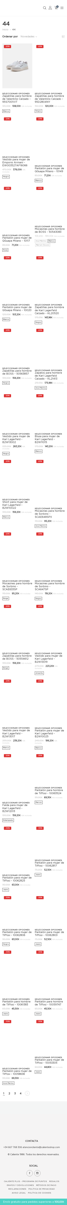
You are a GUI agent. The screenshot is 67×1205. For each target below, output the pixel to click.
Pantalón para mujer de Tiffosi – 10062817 (49, 864)
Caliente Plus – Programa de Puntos (25, 1181)
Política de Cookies (39, 1193)
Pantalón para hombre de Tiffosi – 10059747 (49, 1003)
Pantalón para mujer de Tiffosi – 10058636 (17, 1072)
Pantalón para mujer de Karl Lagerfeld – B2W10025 (49, 733)
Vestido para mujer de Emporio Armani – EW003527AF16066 (16, 162)
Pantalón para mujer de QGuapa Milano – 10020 (17, 309)
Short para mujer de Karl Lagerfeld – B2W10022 (15, 505)
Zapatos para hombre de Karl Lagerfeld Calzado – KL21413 (48, 375)
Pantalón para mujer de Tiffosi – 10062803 (49, 933)
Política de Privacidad (42, 1189)
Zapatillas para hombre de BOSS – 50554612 (17, 657)
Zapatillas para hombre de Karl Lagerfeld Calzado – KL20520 (49, 310)
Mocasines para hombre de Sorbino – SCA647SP (50, 586)
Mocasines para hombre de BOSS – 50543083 (50, 230)
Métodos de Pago (46, 1185)
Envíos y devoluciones (20, 1185)
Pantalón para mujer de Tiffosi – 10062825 (17, 879)
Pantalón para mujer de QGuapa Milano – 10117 (17, 239)
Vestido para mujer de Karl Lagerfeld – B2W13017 (16, 733)
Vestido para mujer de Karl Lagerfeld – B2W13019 (48, 658)
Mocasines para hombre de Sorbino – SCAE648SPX (50, 513)
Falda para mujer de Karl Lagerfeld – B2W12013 (14, 808)
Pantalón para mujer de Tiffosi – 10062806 (17, 933)
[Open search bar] (44, 7)
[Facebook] (29, 1173)
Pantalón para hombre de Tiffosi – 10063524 (49, 791)
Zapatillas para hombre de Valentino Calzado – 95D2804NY (49, 99)
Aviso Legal (19, 1193)
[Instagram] (37, 1173)
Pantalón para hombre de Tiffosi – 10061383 (16, 1003)
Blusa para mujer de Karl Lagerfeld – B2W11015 (47, 439)
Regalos (54, 1181)
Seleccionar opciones (16, 94)
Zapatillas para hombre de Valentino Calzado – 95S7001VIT (17, 99)
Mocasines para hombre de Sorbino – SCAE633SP (17, 586)
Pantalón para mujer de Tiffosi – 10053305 (49, 1061)
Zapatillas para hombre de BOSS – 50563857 (17, 372)
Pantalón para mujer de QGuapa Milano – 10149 (49, 170)
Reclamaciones (17, 1189)
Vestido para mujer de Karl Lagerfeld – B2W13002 (16, 439)
